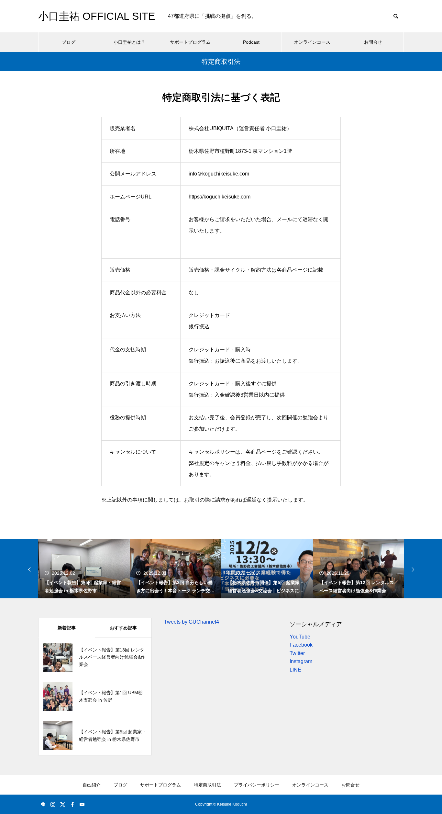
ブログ (68, 42)
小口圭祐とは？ (129, 42)
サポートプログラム (190, 42)
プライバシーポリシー (256, 784)
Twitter (297, 653)
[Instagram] (53, 804)
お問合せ (373, 42)
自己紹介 (92, 784)
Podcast (251, 42)
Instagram (301, 661)
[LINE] (43, 804)
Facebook (301, 645)
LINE (295, 670)
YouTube (300, 636)
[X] (62, 804)
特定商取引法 (207, 784)
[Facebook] (72, 804)
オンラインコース (312, 42)
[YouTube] (82, 804)
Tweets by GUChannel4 (191, 622)
